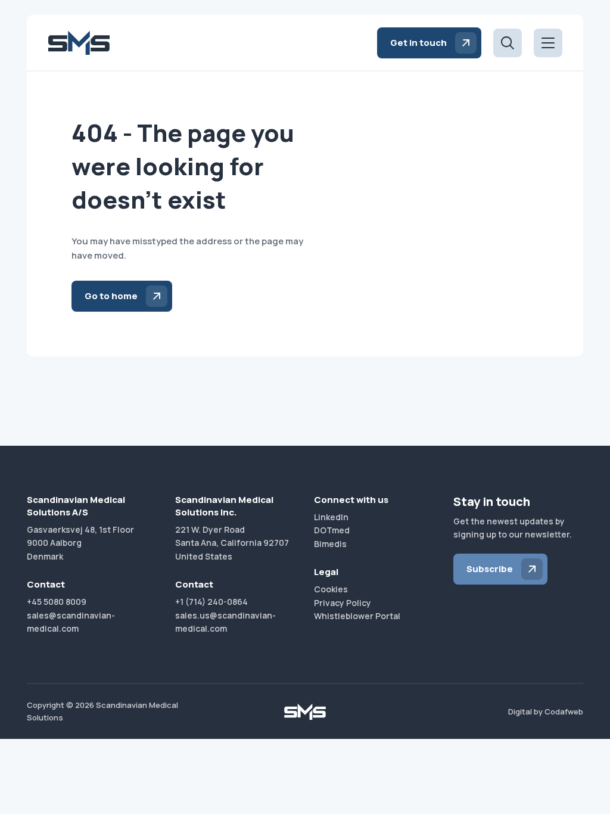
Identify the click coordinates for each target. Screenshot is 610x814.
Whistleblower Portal (357, 616)
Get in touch (418, 42)
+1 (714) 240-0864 (211, 601)
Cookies (331, 589)
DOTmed (332, 530)
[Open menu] (548, 43)
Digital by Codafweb (545, 711)
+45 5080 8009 (56, 601)
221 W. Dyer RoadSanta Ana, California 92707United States (232, 543)
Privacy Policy (342, 602)
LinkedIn (331, 517)
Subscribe (489, 569)
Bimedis (330, 543)
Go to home (111, 296)
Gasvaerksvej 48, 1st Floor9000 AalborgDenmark (80, 543)
